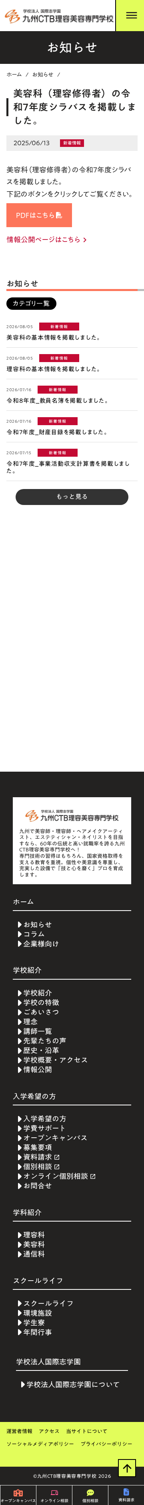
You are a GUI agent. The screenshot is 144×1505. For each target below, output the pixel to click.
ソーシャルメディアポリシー (40, 1444)
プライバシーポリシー (106, 1444)
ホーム (14, 74)
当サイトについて (87, 1431)
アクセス (49, 1431)
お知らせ (43, 74)
